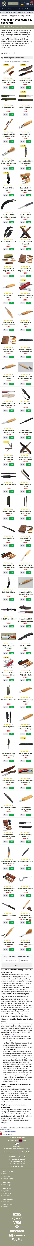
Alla (4, 9)
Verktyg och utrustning (16, 16)
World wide (14, 1140)
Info (5, 87)
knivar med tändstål (13, 1034)
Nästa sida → (25, 961)
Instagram (6, 1202)
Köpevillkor (6, 1191)
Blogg (17, 1144)
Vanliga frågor (7, 1185)
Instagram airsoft (8, 1204)
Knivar (28, 16)
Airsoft (20, 9)
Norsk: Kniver (7, 1134)
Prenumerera (25, 1152)
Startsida (4, 16)
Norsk (24, 1140)
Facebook (5, 1207)
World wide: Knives (9, 1132)
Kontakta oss (6, 1176)
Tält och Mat (12, 9)
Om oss (5, 1174)
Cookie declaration (8, 1179)
